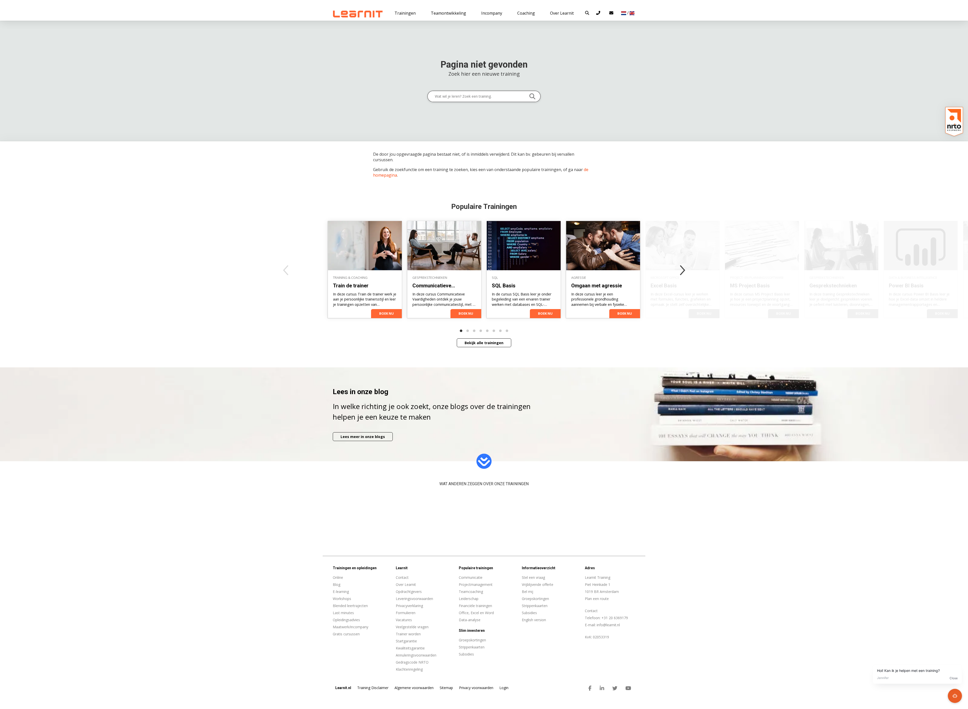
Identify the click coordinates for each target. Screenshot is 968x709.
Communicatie (470, 577)
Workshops (342, 598)
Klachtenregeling (409, 669)
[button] (587, 13)
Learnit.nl (343, 688)
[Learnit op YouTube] (628, 688)
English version (534, 619)
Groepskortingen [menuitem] (472, 640)
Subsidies (529, 612)
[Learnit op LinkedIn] (602, 688)
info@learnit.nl (608, 624)
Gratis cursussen (346, 634)
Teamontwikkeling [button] (448, 13)
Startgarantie (406, 641)
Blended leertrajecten (350, 605)
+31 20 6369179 (614, 617)
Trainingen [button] (405, 13)
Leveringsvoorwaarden (414, 598)
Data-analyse (469, 619)
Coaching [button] (526, 13)
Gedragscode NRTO (412, 662)
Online (338, 577)
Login (503, 687)
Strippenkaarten (535, 605)
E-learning (341, 591)
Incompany (491, 13)
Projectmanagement (476, 584)
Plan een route (597, 598)
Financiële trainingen (475, 605)
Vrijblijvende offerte (537, 584)
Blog (336, 584)
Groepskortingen (535, 598)
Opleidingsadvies (346, 619)
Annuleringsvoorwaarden (416, 655)
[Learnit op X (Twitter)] (614, 688)
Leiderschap (468, 598)
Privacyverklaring (409, 605)
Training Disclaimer (372, 687)
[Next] (682, 270)
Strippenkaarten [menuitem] (472, 647)
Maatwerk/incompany (350, 626)
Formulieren (405, 612)
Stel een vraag (533, 577)
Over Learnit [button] (562, 13)
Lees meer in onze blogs (363, 436)
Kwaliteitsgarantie (410, 648)
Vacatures (404, 619)
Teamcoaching (471, 591)
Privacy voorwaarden (476, 687)
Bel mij (527, 591)
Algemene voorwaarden (414, 687)
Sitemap (446, 687)
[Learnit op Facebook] (590, 688)
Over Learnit (406, 584)
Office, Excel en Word (476, 612)
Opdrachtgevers (409, 591)
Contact (402, 577)
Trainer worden (408, 634)
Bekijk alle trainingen (484, 342)
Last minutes (343, 612)
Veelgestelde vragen (412, 626)
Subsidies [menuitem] (466, 654)
